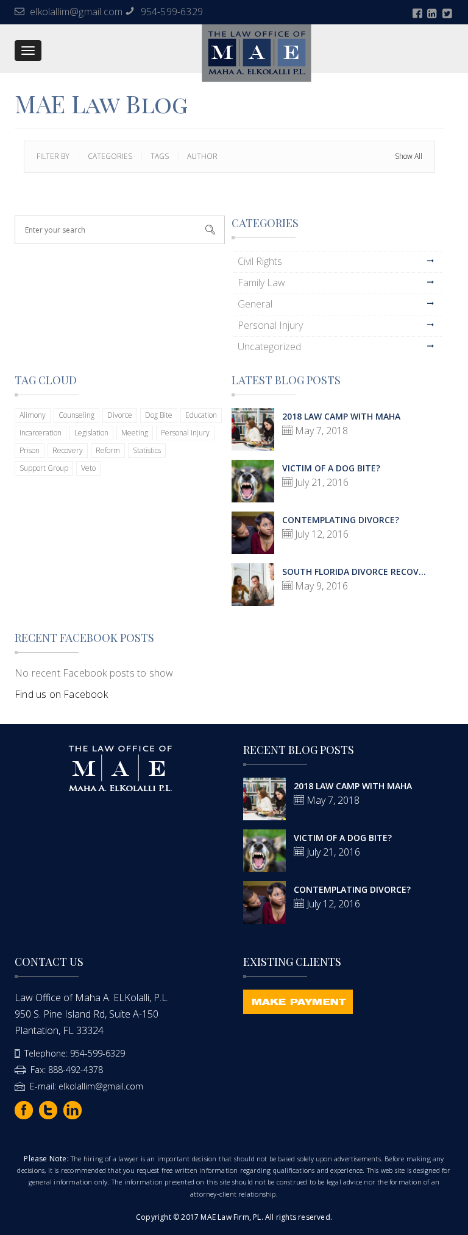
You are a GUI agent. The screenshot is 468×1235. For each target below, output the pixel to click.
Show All (408, 156)
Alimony (33, 415)
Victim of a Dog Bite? (331, 468)
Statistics (147, 450)
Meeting (134, 432)
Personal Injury (270, 325)
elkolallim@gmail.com (76, 11)
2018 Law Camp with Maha (341, 416)
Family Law (261, 282)
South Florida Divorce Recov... (354, 571)
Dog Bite (158, 415)
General (255, 304)
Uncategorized (269, 346)
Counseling (76, 415)
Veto (88, 468)
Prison (30, 450)
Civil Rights (260, 261)
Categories (110, 156)
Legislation (91, 432)
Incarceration (41, 432)
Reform (108, 450)
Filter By (53, 156)
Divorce (119, 415)
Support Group (44, 468)
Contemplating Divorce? (340, 520)
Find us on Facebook (61, 694)
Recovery (67, 450)
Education (201, 415)
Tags (160, 156)
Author (202, 156)
